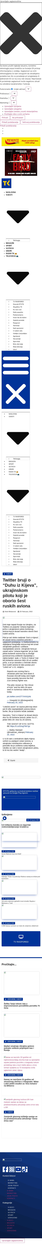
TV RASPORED (18, 295)
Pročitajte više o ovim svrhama (17, 114)
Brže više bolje (18, 337)
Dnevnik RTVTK (18, 297)
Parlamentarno (18, 308)
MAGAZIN (10, 236)
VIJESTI (9, 567)
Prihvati (5, 118)
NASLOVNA (11, 185)
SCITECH (10, 241)
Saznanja (16, 318)
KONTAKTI (12, 1181)
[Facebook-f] (5, 1162)
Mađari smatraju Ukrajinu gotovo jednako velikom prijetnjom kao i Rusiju (19, 1041)
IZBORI (9, 244)
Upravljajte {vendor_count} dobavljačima (20, 111)
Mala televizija (18, 340)
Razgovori (16, 316)
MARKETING (13, 1176)
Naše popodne (18, 305)
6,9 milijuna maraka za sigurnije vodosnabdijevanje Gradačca (16, 819)
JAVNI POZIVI (13, 1178)
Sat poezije (17, 332)
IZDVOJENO (12, 1211)
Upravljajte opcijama (12, 106)
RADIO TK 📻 (11, 247)
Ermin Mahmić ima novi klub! (11, 847)
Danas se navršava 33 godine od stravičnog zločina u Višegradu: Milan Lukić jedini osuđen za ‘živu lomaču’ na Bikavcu (21, 1075)
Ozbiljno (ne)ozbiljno (20, 326)
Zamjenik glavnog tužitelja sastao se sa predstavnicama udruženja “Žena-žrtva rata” (21, 1112)
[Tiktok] (24, 1162)
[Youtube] (18, 1162)
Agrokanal (16, 329)
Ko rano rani (17, 303)
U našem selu (17, 324)
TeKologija (16, 233)
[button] (21, 33)
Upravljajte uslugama (12, 109)
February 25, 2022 (15, 696)
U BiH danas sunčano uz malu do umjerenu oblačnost (20, 919)
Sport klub (16, 334)
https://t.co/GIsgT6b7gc (20, 719)
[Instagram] (12, 1162)
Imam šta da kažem (19, 311)
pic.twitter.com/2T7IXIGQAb (19, 690)
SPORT (9, 239)
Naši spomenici (18, 321)
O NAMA (11, 1173)
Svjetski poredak (18, 313)
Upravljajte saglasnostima (12, 1234)
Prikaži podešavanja (10, 122)
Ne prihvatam (17, 118)
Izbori (15, 342)
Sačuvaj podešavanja (31, 122)
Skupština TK (17, 300)
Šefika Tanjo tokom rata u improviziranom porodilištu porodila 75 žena (22, 999)
